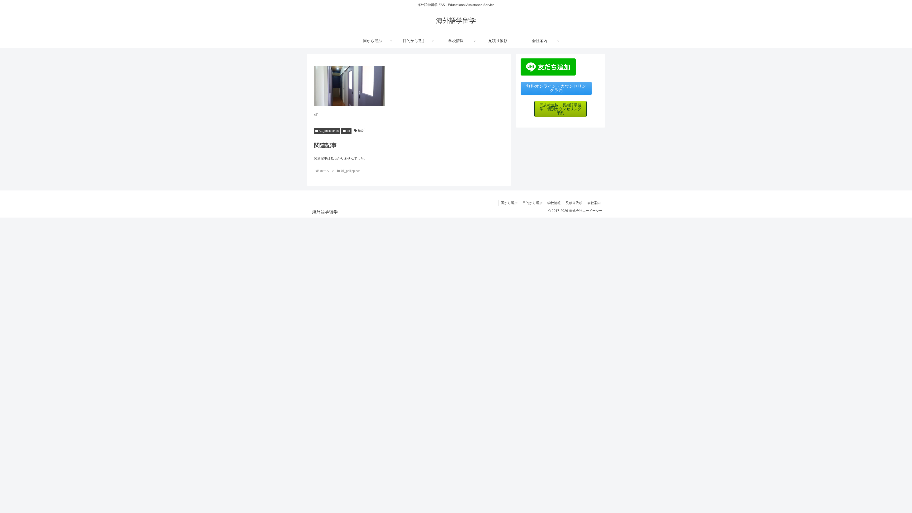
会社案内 (594, 203)
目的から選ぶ (532, 203)
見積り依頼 (574, 203)
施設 (361, 131)
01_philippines (329, 131)
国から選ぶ (509, 203)
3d (348, 131)
